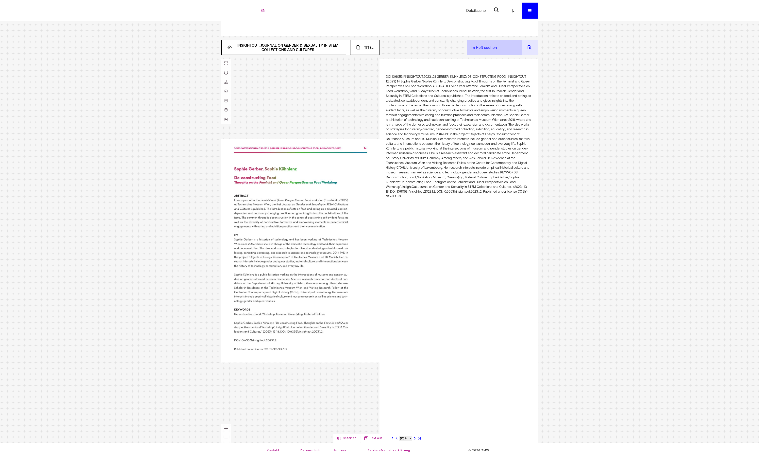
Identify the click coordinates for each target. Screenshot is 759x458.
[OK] (496, 10)
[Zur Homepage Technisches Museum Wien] (243, 10)
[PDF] (226, 91)
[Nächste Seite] (414, 453)
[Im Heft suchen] (530, 47)
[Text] (226, 101)
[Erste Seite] (392, 453)
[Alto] (226, 110)
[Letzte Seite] (419, 453)
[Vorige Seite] (396, 453)
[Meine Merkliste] (514, 11)
